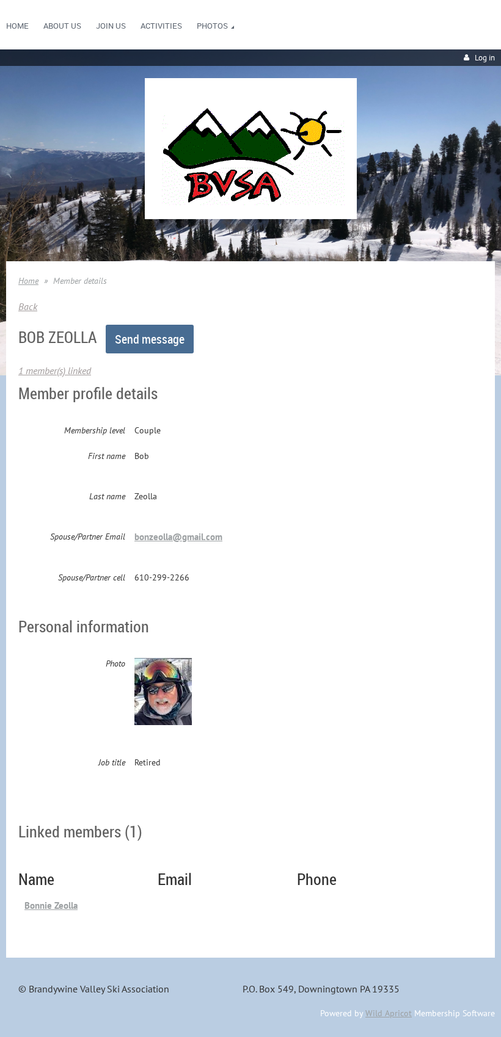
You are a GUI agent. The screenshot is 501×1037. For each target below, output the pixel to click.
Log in (485, 57)
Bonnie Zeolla (51, 905)
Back (27, 306)
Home (28, 280)
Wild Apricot (388, 1013)
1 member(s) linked (54, 370)
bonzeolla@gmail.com (178, 537)
